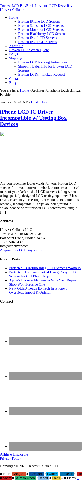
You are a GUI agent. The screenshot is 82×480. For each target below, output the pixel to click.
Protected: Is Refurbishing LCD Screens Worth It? (45, 268)
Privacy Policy (10, 458)
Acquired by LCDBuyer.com (21, 250)
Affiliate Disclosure (14, 454)
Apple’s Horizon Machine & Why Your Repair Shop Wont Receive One (42, 282)
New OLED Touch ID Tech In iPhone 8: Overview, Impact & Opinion (38, 290)
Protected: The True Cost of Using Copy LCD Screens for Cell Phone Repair (42, 274)
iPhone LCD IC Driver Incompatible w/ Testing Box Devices (33, 118)
